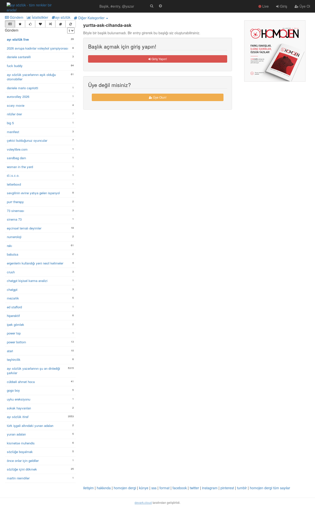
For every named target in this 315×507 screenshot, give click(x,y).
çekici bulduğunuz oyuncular (27, 140)
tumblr (242, 487)
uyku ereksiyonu (18, 399)
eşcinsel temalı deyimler (24, 228)
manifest (13, 132)
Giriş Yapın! (159, 59)
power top (14, 333)
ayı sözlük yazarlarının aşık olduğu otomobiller (31, 77)
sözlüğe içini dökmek (22, 469)
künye (143, 487)
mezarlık (13, 298)
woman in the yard (20, 167)
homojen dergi (125, 487)
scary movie (15, 105)
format (164, 487)
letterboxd (14, 184)
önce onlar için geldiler (23, 460)
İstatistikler (39, 17)
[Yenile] (70, 24)
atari (10, 351)
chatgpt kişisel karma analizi (27, 281)
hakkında (104, 487)
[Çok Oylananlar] (30, 24)
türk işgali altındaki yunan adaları (30, 425)
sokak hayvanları (19, 408)
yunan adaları (16, 434)
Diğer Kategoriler (91, 17)
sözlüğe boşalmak (20, 452)
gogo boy (13, 390)
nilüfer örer (14, 114)
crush (11, 272)
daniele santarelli (19, 57)
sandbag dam (16, 158)
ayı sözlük (62, 17)
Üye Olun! (159, 97)
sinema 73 (14, 219)
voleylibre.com (17, 149)
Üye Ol (304, 6)
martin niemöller (18, 478)
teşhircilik (13, 359)
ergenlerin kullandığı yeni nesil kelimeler (35, 263)
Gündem (16, 17)
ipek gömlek (15, 324)
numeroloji (14, 237)
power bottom (16, 342)
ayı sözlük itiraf (18, 417)
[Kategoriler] (60, 24)
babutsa (12, 254)
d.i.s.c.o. (13, 175)
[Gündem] (10, 24)
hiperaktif (13, 316)
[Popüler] (20, 24)
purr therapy (15, 202)
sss (154, 487)
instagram (210, 487)
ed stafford (14, 307)
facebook (180, 487)
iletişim (88, 487)
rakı (9, 246)
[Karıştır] (50, 24)
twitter (194, 487)
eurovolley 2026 (18, 96)
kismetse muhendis (21, 443)
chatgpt (12, 289)
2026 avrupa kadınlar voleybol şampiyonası (37, 48)
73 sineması (15, 211)
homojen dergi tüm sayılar (270, 487)
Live (265, 6)
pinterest (227, 487)
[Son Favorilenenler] (40, 24)
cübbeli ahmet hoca (21, 382)
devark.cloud (143, 502)
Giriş (283, 6)
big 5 (10, 123)
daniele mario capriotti (22, 88)
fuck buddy (15, 66)
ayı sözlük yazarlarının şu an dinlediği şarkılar (33, 370)
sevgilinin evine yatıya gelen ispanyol (33, 193)
